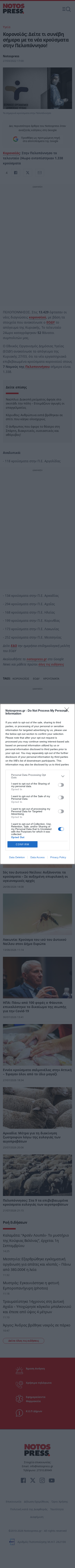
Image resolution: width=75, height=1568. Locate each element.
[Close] (67, 710)
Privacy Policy (58, 857)
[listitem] (37, 776)
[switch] (61, 785)
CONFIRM (22, 844)
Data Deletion (17, 857)
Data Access (37, 857)
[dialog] (37, 784)
